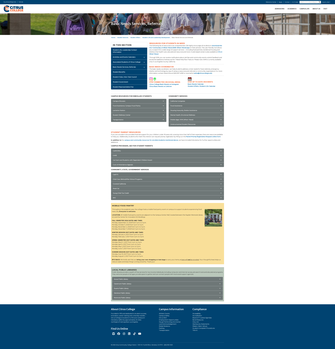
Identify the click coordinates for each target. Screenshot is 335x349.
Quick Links (325, 2)
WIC (114, 198)
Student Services (122, 37)
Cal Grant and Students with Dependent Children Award (132, 160)
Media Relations (164, 326)
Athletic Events (164, 313)
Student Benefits (119, 72)
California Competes (177, 101)
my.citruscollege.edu (9, 2)
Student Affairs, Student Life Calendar (201, 86)
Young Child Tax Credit (121, 193)
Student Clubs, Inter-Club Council (125, 77)
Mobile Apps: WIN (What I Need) (181, 120)
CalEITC (115, 174)
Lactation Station (119, 110)
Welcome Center (271, 2)
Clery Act (196, 322)
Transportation (118, 120)
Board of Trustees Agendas (202, 318)
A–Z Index (295, 2)
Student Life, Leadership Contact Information (125, 51)
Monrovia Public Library (122, 298)
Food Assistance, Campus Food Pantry (126, 106)
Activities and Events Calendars (124, 57)
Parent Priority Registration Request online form (203, 136)
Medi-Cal (116, 188)
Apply (280, 2)
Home (113, 37)
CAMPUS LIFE (304, 9)
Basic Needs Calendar (196, 84)
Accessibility (197, 313)
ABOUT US (316, 9)
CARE (115, 155)
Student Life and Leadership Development (156, 37)
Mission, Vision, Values (200, 326)
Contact (287, 2)
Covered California (119, 184)
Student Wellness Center (121, 115)
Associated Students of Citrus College (126, 62)
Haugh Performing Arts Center (170, 322)
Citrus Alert (163, 318)
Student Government (120, 82)
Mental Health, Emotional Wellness (182, 115)
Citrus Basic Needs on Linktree (160, 86)
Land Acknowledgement (167, 324)
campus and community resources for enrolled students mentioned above (151, 140)
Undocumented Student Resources (183, 124)
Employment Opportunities (168, 320)
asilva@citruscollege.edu (203, 73)
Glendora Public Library (122, 293)
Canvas (21, 2)
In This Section (122, 45)
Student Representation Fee (123, 87)
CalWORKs (117, 151)
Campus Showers (119, 101)
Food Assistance (176, 106)
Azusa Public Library (121, 279)
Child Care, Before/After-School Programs (127, 179)
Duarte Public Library (121, 288)
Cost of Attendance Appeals (123, 165)
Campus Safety (164, 316)
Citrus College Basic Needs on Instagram (164, 84)
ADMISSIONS (279, 9)
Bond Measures (198, 320)
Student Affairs (135, 37)
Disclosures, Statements (201, 324)
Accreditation (197, 316)
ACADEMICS (292, 9)
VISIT (325, 9)
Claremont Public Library (122, 284)
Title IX (195, 330)
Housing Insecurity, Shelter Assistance (183, 110)
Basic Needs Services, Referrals (124, 67)
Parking (161, 328)
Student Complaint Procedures (204, 328)
